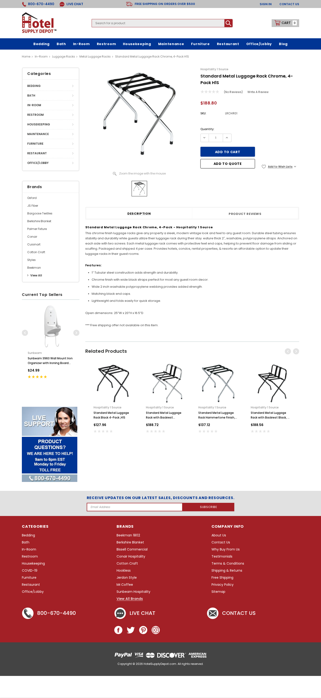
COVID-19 (29, 570)
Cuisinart (33, 244)
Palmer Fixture (37, 229)
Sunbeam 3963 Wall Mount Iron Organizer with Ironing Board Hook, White (50, 360)
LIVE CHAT (74, 4)
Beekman (34, 268)
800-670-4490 (56, 613)
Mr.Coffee (125, 584)
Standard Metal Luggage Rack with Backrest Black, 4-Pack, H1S (271, 415)
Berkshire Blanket (39, 221)
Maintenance (38, 134)
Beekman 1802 (128, 535)
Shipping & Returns (226, 570)
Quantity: (207, 129)
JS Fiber (32, 206)
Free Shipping (222, 577)
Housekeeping (38, 124)
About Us (218, 535)
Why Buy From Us (225, 549)
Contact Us (289, 4)
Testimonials (221, 556)
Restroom (35, 115)
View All (36, 275)
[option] (50, 345)
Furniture (35, 144)
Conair (32, 237)
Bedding (34, 86)
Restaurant (37, 153)
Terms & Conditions (227, 563)
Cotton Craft (36, 252)
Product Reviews (245, 214)
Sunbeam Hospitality (133, 591)
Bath (31, 95)
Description (139, 214)
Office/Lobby (38, 163)
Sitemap (218, 591)
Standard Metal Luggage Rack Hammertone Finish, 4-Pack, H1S (216, 415)
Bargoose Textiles (39, 213)
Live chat (142, 613)
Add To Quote (228, 163)
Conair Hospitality (131, 556)
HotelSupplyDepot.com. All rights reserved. (174, 664)
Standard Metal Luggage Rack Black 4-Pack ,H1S (111, 415)
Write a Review (257, 92)
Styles (31, 260)
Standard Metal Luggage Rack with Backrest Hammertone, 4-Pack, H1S (164, 415)
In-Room (34, 105)
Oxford (32, 198)
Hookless (124, 570)
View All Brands (130, 599)
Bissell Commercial (132, 549)
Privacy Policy (222, 584)
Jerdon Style (127, 577)
